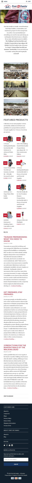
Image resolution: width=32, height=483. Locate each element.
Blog (6, 232)
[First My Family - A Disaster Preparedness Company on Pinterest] (9, 445)
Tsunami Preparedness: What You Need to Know (15, 239)
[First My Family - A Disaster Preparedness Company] (16, 6)
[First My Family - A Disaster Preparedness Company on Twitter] (4, 445)
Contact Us (7, 413)
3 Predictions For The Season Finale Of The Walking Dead (15, 347)
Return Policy (7, 421)
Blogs (5, 416)
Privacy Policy (7, 418)
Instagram (8, 396)
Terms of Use (7, 425)
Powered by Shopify (22, 475)
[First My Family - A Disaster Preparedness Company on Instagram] (12, 445)
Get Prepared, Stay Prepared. (13, 293)
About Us (6, 411)
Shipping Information (10, 423)
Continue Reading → (17, 286)
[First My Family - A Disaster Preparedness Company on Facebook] (7, 445)
